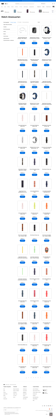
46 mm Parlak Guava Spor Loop (34, 301)
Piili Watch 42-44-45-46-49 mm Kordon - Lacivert (46, 38)
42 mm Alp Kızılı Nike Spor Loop (34, 192)
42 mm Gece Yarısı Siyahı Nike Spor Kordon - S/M (47, 148)
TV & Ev (5, 397)
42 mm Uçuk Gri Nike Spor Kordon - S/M (34, 126)
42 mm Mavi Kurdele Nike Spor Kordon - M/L (47, 192)
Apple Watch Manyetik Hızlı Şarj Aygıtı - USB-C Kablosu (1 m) (22, 38)
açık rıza (6, 414)
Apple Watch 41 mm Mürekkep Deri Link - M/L (22, 192)
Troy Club (14, 395)
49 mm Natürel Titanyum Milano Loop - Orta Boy (22, 170)
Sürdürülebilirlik (25, 397)
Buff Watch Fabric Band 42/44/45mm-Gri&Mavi (22, 104)
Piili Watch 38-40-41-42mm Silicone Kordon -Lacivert (34, 104)
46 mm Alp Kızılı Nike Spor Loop (46, 279)
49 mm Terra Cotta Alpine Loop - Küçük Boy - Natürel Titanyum (22, 323)
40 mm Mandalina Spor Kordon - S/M (46, 213)
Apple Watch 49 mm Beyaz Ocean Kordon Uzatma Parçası (47, 104)
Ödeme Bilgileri (35, 398)
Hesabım (34, 395)
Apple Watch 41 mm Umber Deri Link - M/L (46, 126)
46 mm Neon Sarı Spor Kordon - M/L (34, 213)
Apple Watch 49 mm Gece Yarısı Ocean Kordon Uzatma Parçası (22, 82)
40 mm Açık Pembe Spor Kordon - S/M (22, 213)
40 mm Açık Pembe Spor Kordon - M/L (35, 345)
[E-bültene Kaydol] (17, 410)
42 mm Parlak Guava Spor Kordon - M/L (46, 301)
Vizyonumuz (25, 390)
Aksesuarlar (5, 398)
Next (54, 0)
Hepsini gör (32, 0)
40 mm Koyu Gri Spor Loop (34, 235)
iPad (4, 390)
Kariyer (24, 395)
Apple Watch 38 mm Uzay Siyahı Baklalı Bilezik (34, 60)
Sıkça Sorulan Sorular (36, 390)
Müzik (4, 395)
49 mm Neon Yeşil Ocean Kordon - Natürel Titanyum (34, 257)
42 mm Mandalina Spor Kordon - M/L (22, 367)
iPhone (5, 392)
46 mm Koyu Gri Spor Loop (46, 169)
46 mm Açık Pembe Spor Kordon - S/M (35, 367)
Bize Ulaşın (25, 398)
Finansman (15, 392)
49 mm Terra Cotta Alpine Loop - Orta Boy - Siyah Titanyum (22, 236)
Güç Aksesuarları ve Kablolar (9, 40)
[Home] (2, 3)
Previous (1, 0)
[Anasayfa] (4, 384)
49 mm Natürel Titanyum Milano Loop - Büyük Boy (34, 82)
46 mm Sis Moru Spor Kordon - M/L (34, 279)
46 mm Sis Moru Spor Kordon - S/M (34, 170)
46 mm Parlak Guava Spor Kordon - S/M (46, 345)
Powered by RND (50, 410)
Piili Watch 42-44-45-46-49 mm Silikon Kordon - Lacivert (46, 60)
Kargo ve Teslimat (16, 390)
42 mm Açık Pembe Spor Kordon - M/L (47, 367)
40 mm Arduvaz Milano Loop (22, 344)
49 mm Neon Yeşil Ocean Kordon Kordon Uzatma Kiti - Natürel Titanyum (22, 279)
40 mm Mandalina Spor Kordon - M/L (46, 257)
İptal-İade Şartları (35, 397)
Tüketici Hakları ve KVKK (37, 392)
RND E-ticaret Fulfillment (49, 411)
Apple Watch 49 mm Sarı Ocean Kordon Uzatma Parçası (22, 257)
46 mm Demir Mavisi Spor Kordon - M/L (22, 301)
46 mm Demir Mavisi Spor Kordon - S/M (34, 323)
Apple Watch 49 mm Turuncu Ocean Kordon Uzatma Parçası (22, 60)
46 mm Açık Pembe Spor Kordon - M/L (22, 126)
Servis (14, 397)
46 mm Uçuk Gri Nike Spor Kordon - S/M (22, 148)
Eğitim (43, 6)
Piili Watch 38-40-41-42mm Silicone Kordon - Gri (34, 148)
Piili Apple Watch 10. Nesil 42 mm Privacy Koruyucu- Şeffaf (34, 38)
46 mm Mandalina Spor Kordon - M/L (46, 323)
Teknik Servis (48, 6)
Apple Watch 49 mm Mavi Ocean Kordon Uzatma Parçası (47, 82)
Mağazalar (39, 6)
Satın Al (22, 152)
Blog (33, 400)
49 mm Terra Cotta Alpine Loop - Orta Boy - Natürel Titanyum (46, 236)
